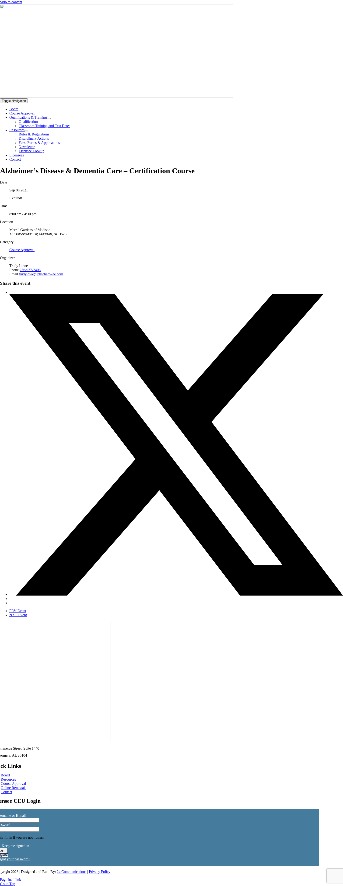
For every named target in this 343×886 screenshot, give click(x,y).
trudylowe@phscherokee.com (41, 274)
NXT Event (18, 615)
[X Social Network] (176, 594)
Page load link (10, 880)
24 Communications (71, 872)
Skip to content (11, 2)
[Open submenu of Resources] (26, 131)
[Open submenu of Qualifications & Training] (49, 118)
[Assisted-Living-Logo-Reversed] (116, 96)
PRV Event (17, 611)
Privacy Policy (99, 872)
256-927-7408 (30, 270)
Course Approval (22, 250)
